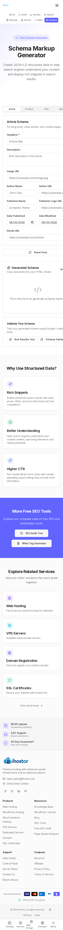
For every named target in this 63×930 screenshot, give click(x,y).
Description (13, 149)
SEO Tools (40, 823)
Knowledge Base (43, 806)
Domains (7, 837)
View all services (29, 705)
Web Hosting (10, 806)
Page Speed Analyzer (46, 833)
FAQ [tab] (46, 109)
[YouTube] (25, 791)
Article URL (13, 230)
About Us (39, 858)
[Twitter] (12, 791)
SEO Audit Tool (34, 533)
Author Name (14, 186)
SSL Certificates (11, 843)
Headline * (13, 134)
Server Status (10, 868)
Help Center (9, 858)
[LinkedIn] (19, 791)
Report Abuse (10, 879)
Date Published (16, 215)
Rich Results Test (24, 339)
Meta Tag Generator (34, 543)
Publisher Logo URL (50, 201)
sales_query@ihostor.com (21, 778)
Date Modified (47, 215)
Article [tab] (12, 109)
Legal (37, 915)
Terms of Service (43, 874)
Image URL (13, 171)
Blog (36, 817)
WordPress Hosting (13, 812)
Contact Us (9, 874)
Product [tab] (29, 109)
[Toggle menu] (57, 5)
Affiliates (39, 863)
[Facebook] (5, 791)
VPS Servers (10, 827)
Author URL (45, 186)
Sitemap (27, 915)
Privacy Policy (42, 868)
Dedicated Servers (13, 832)
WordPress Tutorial (44, 812)
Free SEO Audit (42, 828)
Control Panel (10, 863)
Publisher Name (16, 201)
